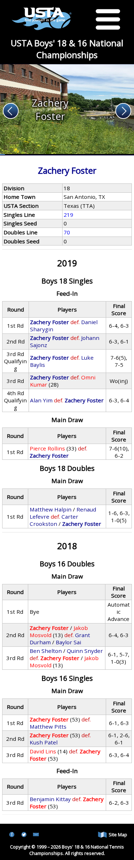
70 (67, 232)
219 (68, 214)
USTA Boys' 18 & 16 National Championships (67, 49)
